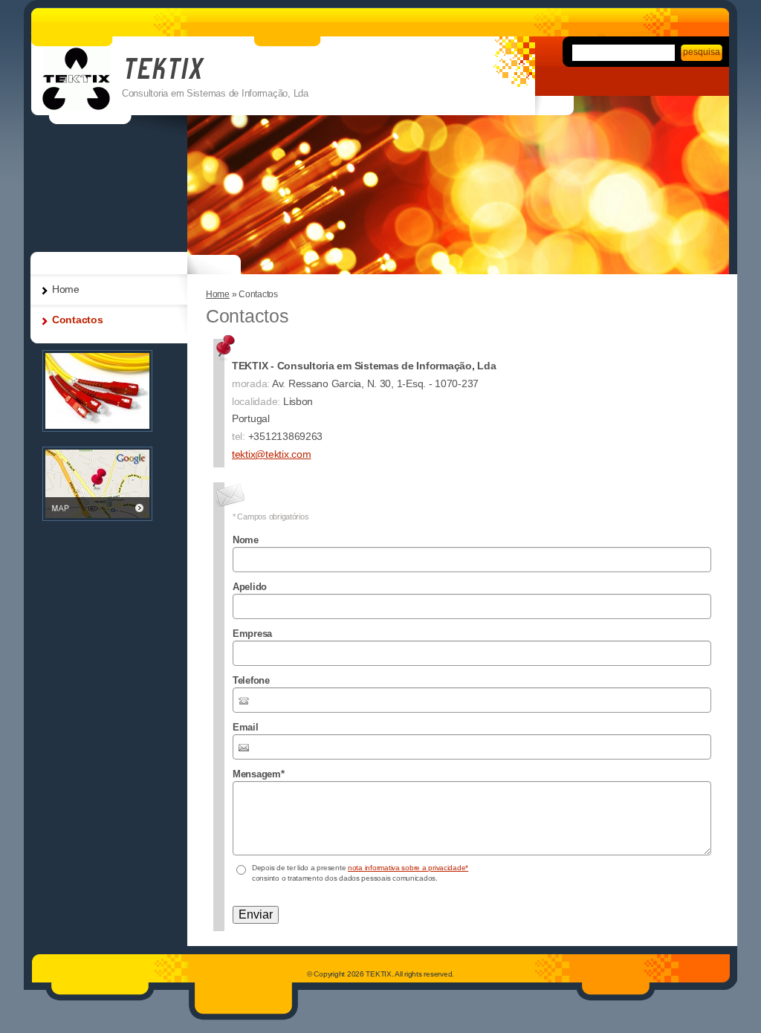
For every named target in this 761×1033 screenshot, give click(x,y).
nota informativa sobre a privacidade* (408, 868)
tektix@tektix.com (271, 454)
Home (218, 294)
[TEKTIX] (76, 79)
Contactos (77, 320)
